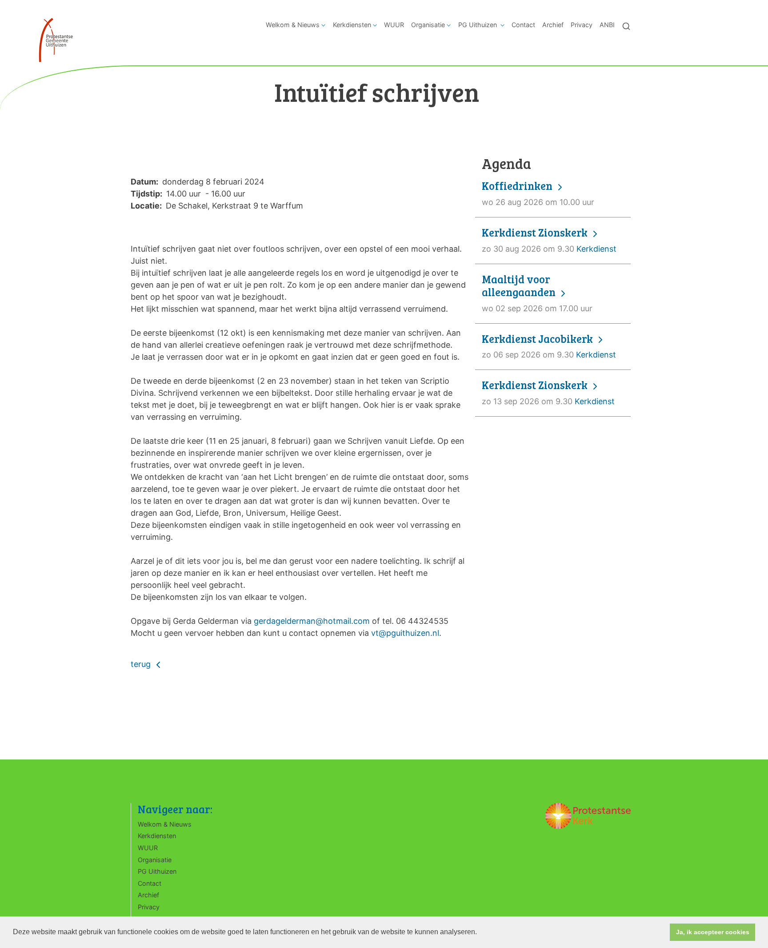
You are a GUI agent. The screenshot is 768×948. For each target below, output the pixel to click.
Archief (553, 24)
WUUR (394, 24)
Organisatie (428, 24)
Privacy (581, 24)
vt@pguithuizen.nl (405, 633)
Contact (523, 24)
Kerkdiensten (352, 24)
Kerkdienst (549, 239)
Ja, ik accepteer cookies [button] (712, 932)
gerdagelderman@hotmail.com (312, 621)
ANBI (607, 24)
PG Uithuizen (478, 24)
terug (142, 664)
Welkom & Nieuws (293, 24)
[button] (480, 933)
